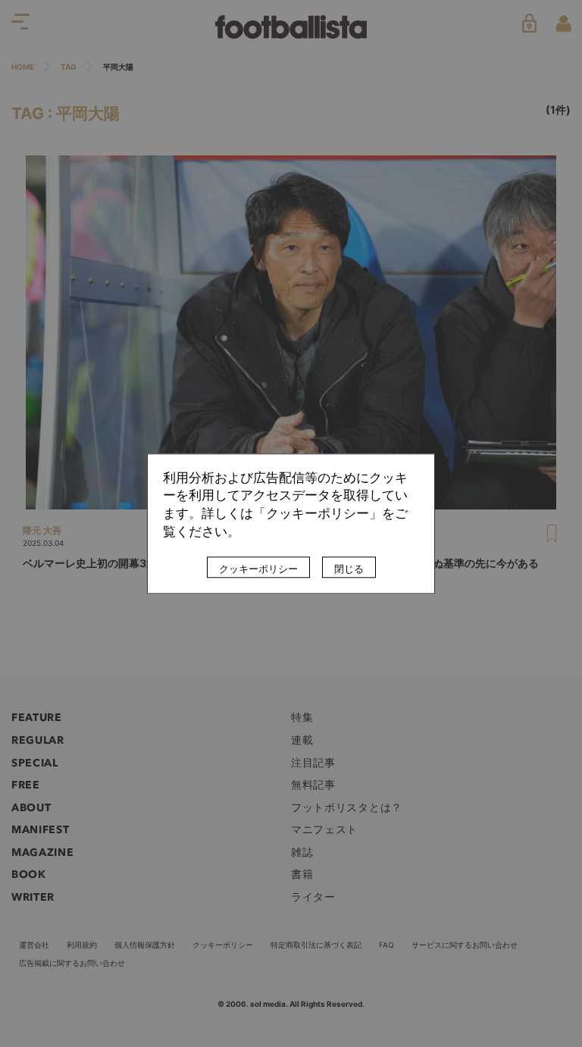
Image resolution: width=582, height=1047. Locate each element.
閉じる (349, 569)
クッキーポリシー (258, 569)
